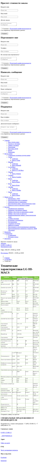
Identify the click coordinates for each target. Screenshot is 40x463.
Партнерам (11, 147)
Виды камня (8, 154)
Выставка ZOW (13, 149)
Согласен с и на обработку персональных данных (16, 29)
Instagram (4, 460)
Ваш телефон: (5, 117)
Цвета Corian (16, 160)
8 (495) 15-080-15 (6, 245)
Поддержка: (4, 253)
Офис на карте (5, 443)
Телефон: (4, 48)
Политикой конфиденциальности (20, 28)
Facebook (4, 457)
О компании (8, 233)
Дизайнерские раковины (16, 208)
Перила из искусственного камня (18, 205)
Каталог (7, 207)
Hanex (10, 178)
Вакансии (7, 232)
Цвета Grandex (16, 177)
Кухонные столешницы (15, 220)
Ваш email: (4, 13)
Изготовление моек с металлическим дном (21, 203)
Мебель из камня (13, 225)
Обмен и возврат (13, 145)
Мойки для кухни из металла (17, 213)
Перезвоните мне (6, 246)
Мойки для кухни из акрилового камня (20, 212)
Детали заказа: (5, 20)
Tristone (10, 172)
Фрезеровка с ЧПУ (14, 198)
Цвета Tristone (16, 173)
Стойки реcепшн (13, 218)
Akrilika (10, 187)
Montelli (10, 162)
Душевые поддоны (14, 223)
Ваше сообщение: (6, 89)
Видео (10, 150)
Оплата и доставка (14, 144)
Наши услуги (8, 197)
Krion (10, 183)
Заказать (3, 243)
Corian (10, 157)
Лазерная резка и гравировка (17, 202)
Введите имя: (5, 7)
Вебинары (11, 152)
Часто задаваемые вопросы (9, 450)
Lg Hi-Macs (11, 167)
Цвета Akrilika (16, 190)
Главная (6, 140)
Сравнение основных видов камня (19, 155)
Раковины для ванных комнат (17, 210)
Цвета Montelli (16, 165)
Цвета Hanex (16, 182)
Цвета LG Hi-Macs (18, 170)
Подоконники (12, 222)
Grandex (10, 175)
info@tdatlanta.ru (6, 435)
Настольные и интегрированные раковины (22, 227)
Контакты (7, 238)
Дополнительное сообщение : (10, 123)
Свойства (15, 159)
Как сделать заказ (13, 142)
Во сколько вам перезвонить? (10, 54)
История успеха (13, 237)
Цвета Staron (16, 195)
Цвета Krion (16, 185)
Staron (10, 192)
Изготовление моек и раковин (17, 200)
